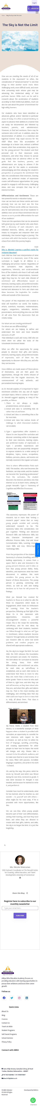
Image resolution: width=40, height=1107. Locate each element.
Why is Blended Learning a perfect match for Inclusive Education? (20, 250)
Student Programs (8, 1030)
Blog (3, 1015)
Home (3, 15)
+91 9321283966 (8, 1075)
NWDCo (35, 1090)
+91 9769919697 (20, 1075)
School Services (7, 1038)
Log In (34, 2)
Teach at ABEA (7, 1026)
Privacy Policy (6, 1042)
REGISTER (35, 8)
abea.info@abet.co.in (10, 1078)
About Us (5, 1011)
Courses (5, 1019)
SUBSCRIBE (20, 916)
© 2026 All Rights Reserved (7, 1093)
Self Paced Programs (9, 1034)
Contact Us (6, 1023)
